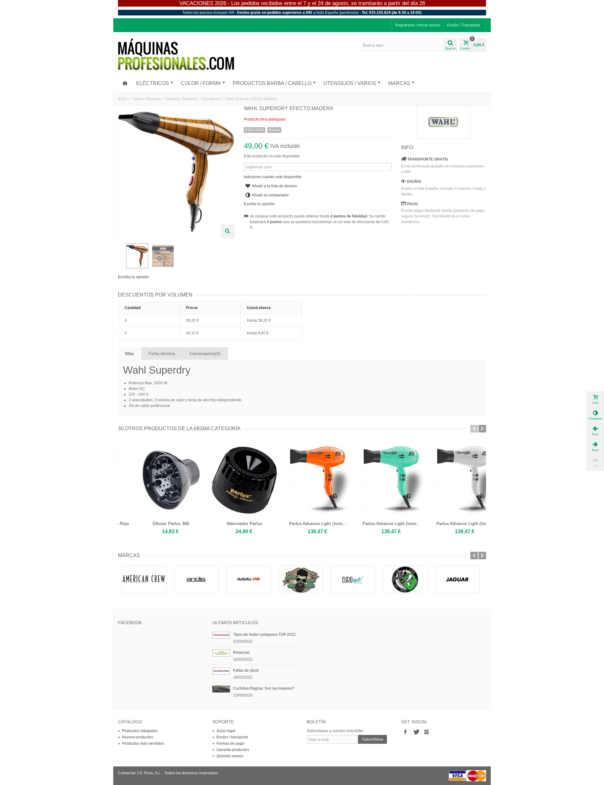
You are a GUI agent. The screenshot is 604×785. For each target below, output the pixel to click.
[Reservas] (221, 653)
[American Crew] (144, 579)
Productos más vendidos (141, 743)
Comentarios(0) (205, 353)
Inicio (122, 99)
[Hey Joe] (405, 579)
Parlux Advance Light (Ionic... (376, 523)
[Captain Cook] (300, 579)
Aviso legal (223, 731)
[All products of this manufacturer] (443, 122)
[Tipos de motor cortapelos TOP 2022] (221, 635)
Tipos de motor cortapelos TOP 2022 (264, 634)
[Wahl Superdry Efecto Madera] (137, 255)
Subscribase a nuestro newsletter (335, 731)
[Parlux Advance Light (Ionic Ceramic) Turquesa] (449, 480)
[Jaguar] (457, 579)
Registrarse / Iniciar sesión (417, 25)
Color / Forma (201, 83)
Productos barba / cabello (272, 83)
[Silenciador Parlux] (302, 480)
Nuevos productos (135, 737)
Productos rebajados (138, 731)
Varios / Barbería (147, 99)
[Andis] (196, 579)
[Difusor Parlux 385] (228, 480)
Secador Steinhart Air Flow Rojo (155, 523)
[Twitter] (416, 732)
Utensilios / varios (349, 83)
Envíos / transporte (230, 737)
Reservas (241, 652)
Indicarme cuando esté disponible (273, 177)
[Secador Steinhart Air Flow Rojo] (154, 480)
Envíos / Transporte (463, 25)
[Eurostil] (353, 579)
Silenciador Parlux (302, 523)
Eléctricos (152, 83)
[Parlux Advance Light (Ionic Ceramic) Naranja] (375, 480)
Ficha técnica (161, 353)
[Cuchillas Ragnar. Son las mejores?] (221, 688)
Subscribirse (372, 739)
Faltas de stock (246, 670)
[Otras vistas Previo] (121, 256)
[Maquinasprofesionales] (176, 55)
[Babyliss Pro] (248, 579)
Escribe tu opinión (133, 277)
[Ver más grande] (227, 231)
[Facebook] (405, 732)
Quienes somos (227, 756)
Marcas (399, 83)
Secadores (211, 99)
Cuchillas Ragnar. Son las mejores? (263, 688)
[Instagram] (426, 732)
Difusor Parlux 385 (228, 523)
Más (129, 353)
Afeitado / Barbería (182, 99)
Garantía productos (230, 750)
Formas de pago (228, 743)
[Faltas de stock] (221, 671)
